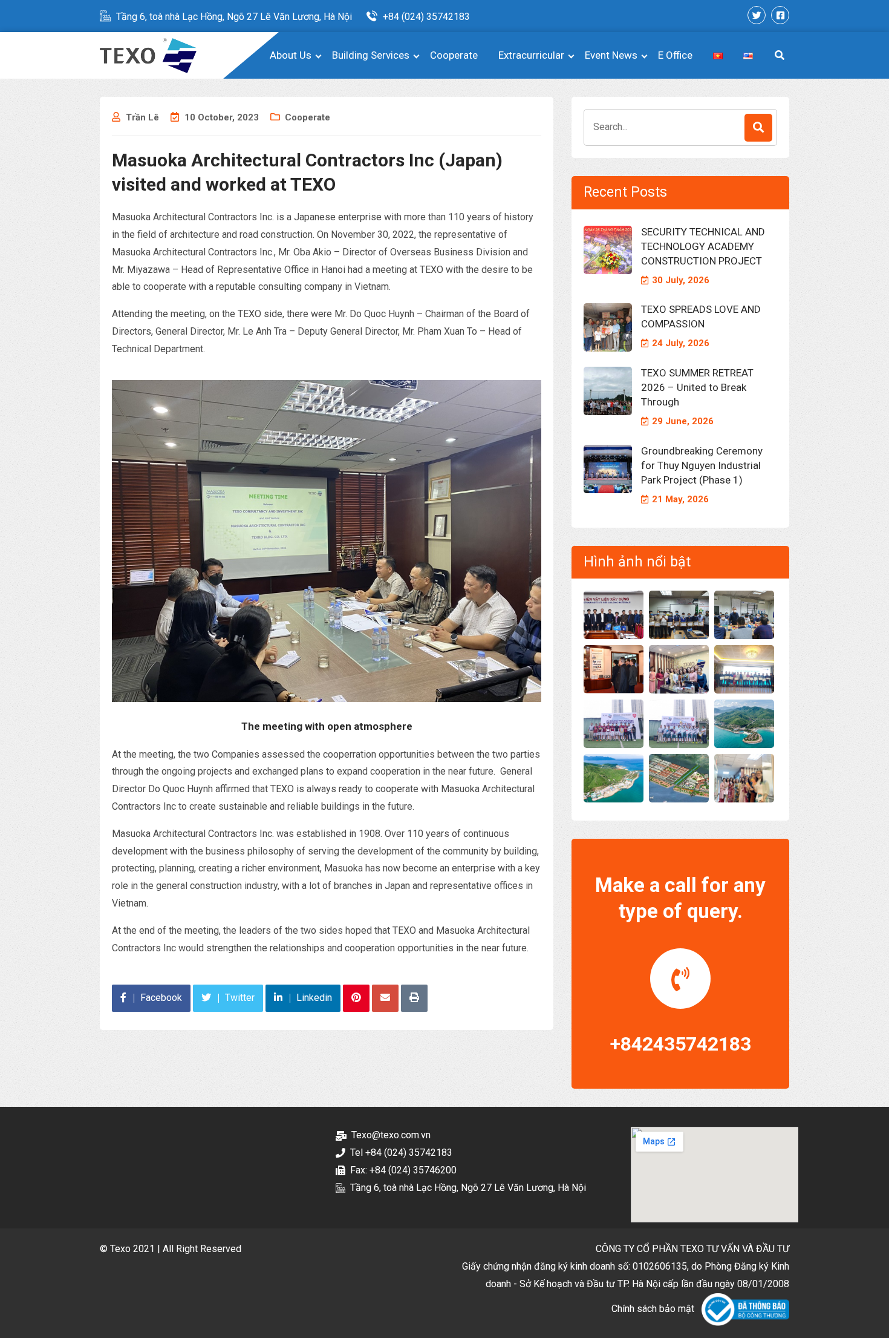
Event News (611, 55)
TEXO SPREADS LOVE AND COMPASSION (701, 316)
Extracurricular (531, 55)
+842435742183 (680, 1043)
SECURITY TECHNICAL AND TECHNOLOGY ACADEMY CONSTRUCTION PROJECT (703, 246)
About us (290, 55)
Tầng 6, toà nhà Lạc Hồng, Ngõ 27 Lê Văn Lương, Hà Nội (234, 16)
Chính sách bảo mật (652, 1308)
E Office (675, 55)
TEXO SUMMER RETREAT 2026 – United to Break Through (697, 387)
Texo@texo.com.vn (391, 1135)
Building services (370, 55)
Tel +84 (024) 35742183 (401, 1152)
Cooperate (454, 55)
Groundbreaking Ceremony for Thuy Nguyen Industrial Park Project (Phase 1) (702, 465)
